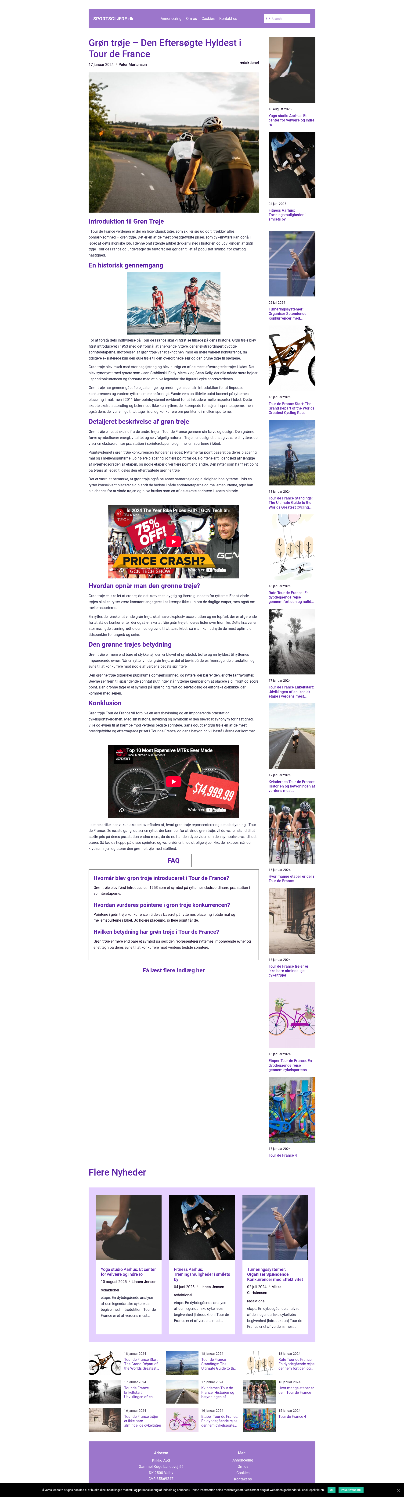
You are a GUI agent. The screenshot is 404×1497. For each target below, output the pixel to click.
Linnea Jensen (144, 1282)
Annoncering (171, 18)
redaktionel (249, 63)
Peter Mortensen (133, 64)
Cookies (208, 18)
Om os (191, 18)
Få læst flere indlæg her (174, 970)
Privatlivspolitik (351, 1490)
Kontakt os (228, 18)
